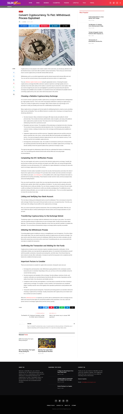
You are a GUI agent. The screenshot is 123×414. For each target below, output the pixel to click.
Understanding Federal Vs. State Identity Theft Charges (96, 17)
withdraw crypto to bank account (33, 82)
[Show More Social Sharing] (71, 26)
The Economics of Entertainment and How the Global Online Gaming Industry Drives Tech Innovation (96, 40)
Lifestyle (76, 2)
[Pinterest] (13, 83)
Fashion (66, 2)
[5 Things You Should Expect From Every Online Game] (52, 372)
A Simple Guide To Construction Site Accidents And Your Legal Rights (65, 379)
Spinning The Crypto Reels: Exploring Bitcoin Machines (45, 350)
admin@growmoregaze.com (89, 382)
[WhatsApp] (13, 87)
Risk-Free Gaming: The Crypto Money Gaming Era (27, 350)
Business (46, 2)
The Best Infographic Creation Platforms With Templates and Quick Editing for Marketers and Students (96, 33)
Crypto (20, 11)
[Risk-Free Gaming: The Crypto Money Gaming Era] (27, 343)
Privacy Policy (51, 405)
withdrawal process (31, 297)
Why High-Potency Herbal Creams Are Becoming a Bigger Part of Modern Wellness (30, 6)
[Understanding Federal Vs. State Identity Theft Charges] (83, 19)
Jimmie (24, 21)
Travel (92, 2)
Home (30, 2)
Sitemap (74, 405)
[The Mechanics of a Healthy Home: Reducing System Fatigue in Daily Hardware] (83, 26)
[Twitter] (13, 76)
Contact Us (59, 405)
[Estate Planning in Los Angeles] (52, 388)
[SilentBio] (13, 3)
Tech (84, 2)
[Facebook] (13, 72)
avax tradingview (37, 174)
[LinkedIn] (13, 79)
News (38, 2)
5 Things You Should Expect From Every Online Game (65, 371)
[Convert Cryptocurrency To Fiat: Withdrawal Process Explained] (47, 47)
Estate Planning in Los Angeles (65, 386)
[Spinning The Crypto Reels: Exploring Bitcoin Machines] (47, 343)
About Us (67, 405)
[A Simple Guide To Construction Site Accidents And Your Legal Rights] (52, 380)
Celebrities (56, 2)
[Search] (120, 2)
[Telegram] (13, 90)
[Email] (13, 94)
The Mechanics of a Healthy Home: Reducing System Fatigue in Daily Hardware (96, 25)
